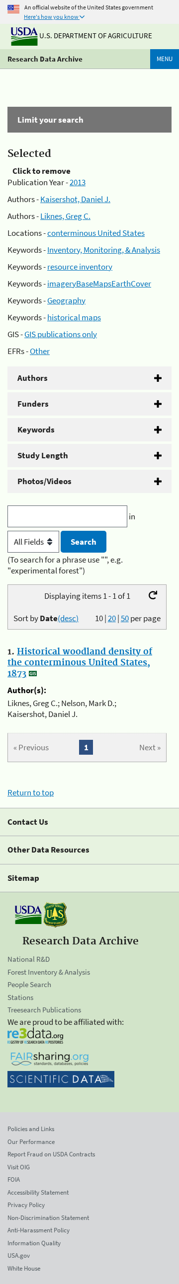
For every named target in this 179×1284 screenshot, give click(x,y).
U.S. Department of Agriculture (95, 35)
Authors (32, 377)
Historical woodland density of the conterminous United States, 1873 (79, 662)
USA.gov (18, 1255)
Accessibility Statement (38, 1192)
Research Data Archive (45, 59)
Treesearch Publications (44, 1009)
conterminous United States (96, 232)
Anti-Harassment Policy (38, 1230)
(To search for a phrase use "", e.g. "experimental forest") (65, 565)
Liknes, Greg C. (65, 216)
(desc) (68, 618)
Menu (165, 59)
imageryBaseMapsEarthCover (99, 283)
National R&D (28, 959)
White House (23, 1268)
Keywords (36, 429)
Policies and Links (30, 1129)
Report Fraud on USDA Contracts (51, 1154)
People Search (29, 984)
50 (125, 618)
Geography (66, 300)
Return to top (30, 792)
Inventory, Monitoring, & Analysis (103, 249)
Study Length (42, 455)
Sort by (46, 618)
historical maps (74, 317)
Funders (33, 403)
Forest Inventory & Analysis (48, 972)
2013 (78, 182)
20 (112, 618)
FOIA (13, 1179)
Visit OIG (18, 1167)
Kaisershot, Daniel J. (75, 199)
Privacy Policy (26, 1205)
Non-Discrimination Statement (48, 1217)
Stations (20, 997)
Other (40, 351)
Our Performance (31, 1142)
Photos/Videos (44, 481)
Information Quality (34, 1243)
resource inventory (79, 266)
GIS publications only (60, 334)
